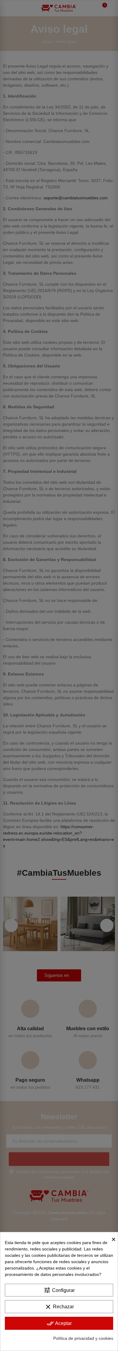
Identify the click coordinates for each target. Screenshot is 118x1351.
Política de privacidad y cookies (83, 1338)
